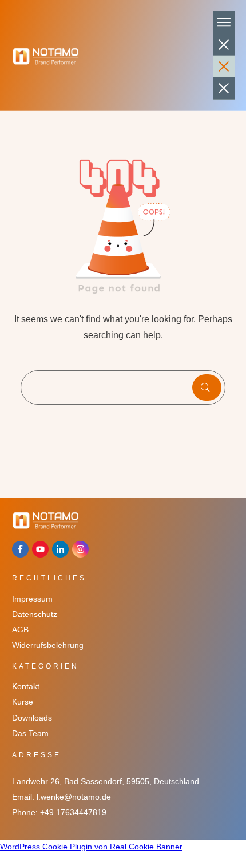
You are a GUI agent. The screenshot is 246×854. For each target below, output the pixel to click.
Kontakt (25, 686)
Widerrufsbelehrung (48, 645)
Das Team (30, 733)
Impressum (32, 598)
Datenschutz (34, 614)
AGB (20, 629)
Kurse (22, 701)
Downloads (32, 717)
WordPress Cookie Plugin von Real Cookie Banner (91, 846)
